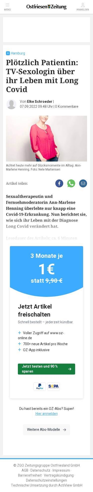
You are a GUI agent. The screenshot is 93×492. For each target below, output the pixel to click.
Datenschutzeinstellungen (46, 480)
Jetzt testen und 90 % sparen (40, 369)
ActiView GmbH (70, 485)
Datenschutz (40, 470)
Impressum (61, 470)
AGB (25, 470)
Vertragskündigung (59, 475)
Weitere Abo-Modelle (43, 429)
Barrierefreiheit (30, 475)
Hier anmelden (46, 413)
